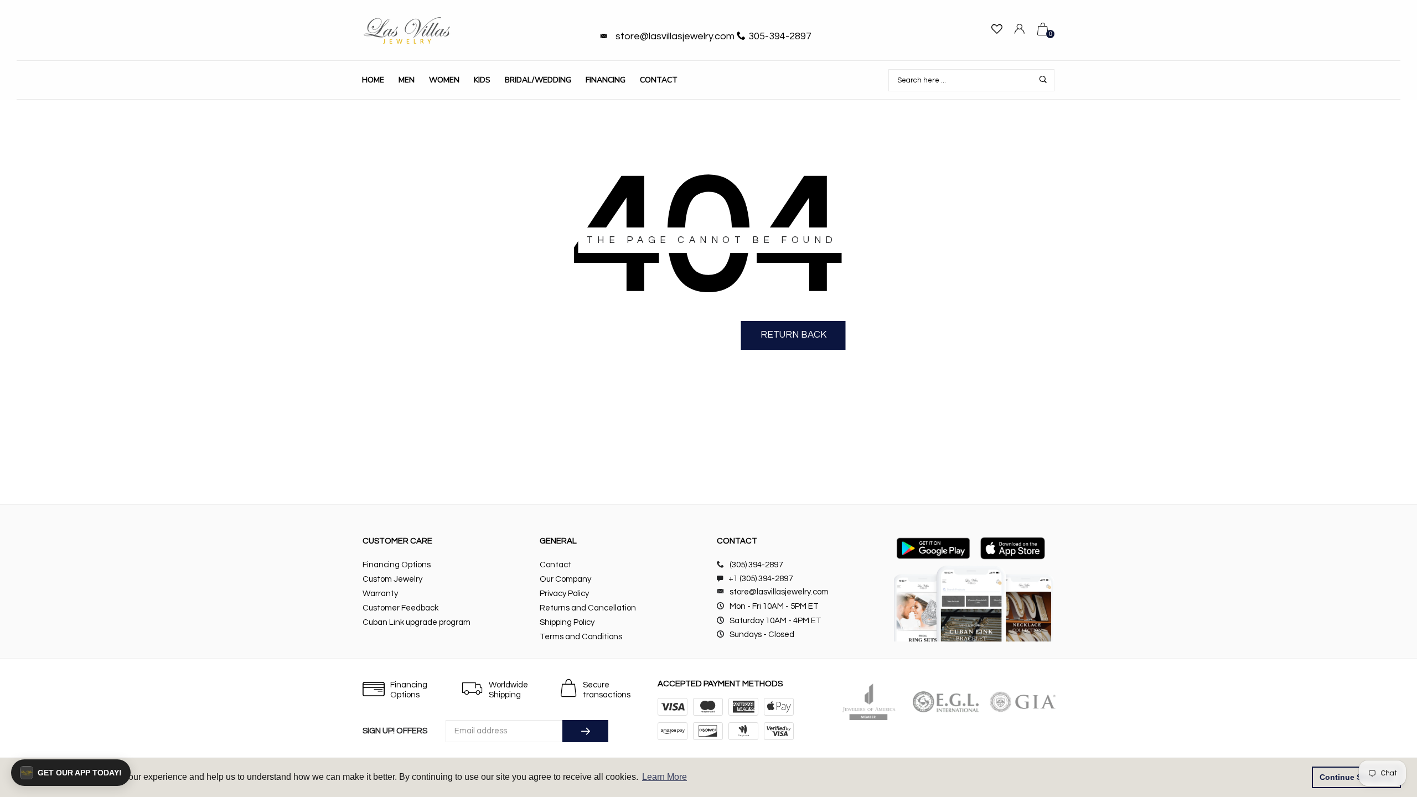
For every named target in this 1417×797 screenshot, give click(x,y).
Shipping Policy (567, 622)
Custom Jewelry (392, 579)
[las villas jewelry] (407, 30)
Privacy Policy (564, 593)
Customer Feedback (400, 608)
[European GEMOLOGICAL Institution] (945, 702)
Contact (659, 80)
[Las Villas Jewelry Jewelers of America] (868, 702)
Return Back (793, 335)
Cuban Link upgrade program (416, 622)
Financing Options (397, 565)
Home (373, 80)
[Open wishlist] (997, 30)
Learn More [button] (664, 777)
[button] (71, 772)
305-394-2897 (779, 36)
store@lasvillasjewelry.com (675, 36)
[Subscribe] (585, 731)
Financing (605, 80)
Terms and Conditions (581, 637)
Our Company (565, 579)
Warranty (380, 593)
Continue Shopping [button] (1357, 777)
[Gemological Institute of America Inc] (1022, 702)
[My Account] (1019, 30)
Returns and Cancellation (588, 608)
